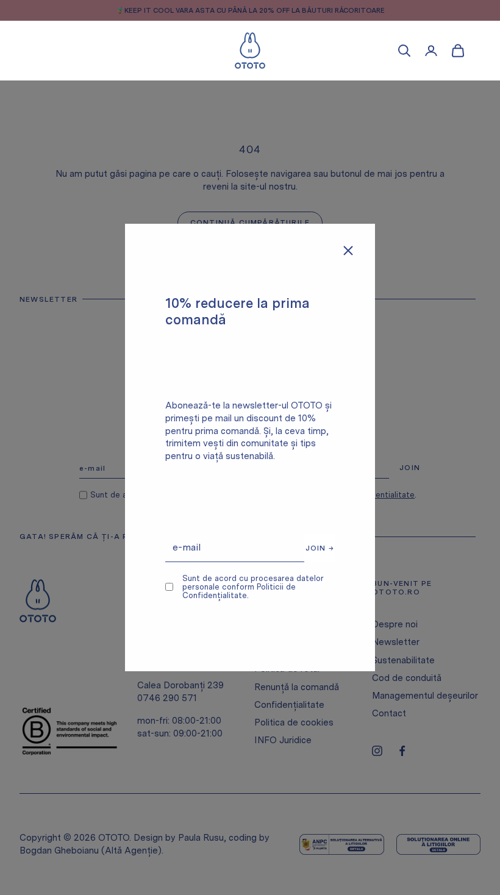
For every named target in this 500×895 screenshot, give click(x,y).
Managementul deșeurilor (425, 695)
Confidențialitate (289, 704)
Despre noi (395, 624)
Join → (319, 548)
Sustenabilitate (403, 660)
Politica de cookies (294, 722)
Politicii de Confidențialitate (239, 591)
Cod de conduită (406, 677)
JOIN (409, 467)
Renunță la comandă (296, 687)
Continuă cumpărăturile (250, 222)
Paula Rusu (201, 837)
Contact (389, 713)
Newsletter (396, 641)
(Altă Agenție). (132, 850)
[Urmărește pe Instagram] (377, 750)
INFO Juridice (283, 740)
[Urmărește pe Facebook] (402, 750)
